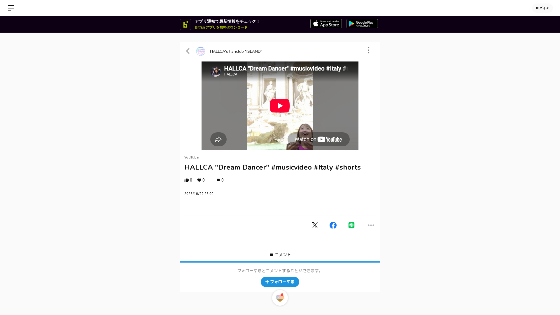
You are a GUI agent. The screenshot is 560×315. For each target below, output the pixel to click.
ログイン (543, 8)
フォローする (282, 282)
